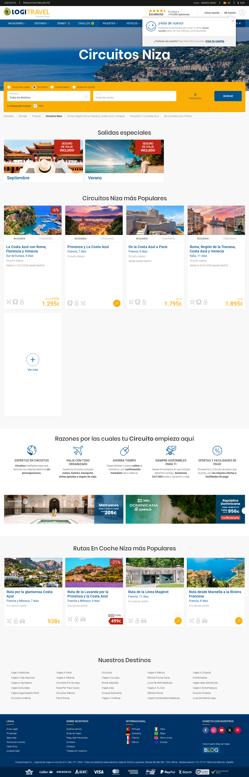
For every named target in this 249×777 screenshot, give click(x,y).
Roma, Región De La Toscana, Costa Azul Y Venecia (96, 116)
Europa (23, 116)
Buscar (228, 96)
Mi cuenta (230, 12)
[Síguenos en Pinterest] (238, 730)
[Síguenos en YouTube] (222, 730)
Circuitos (9, 116)
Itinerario (46, 238)
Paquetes (109, 23)
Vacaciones (15, 23)
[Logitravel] (169, 12)
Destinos (40, 23)
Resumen (19, 238)
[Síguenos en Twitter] (230, 730)
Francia (36, 116)
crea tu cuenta (214, 41)
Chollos (84, 23)
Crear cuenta (212, 12)
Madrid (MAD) (204, 3)
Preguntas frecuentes (36, 3)
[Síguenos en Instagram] (214, 730)
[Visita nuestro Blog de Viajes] (222, 750)
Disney (61, 23)
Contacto (10, 3)
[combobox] (48, 96)
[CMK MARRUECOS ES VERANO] (63, 509)
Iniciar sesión (221, 26)
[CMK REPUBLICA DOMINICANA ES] (185, 509)
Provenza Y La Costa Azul (144, 116)
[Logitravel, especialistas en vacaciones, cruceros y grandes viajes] (27, 11)
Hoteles (132, 23)
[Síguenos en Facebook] (206, 730)
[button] (8, 302)
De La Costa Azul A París (178, 116)
